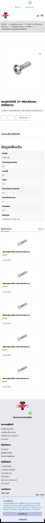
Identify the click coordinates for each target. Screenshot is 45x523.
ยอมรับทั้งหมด (22, 514)
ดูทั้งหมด (41, 229)
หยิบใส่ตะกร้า (23, 118)
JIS (3, 210)
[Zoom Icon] (40, 54)
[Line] (30, 2)
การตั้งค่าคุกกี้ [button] (22, 519)
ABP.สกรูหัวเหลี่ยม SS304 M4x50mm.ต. (16, 315)
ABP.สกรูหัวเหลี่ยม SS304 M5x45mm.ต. (16, 347)
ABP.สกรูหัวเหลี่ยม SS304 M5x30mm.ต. (16, 283)
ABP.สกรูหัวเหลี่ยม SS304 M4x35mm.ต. (16, 252)
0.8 (3, 184)
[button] (42, 15)
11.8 (3, 192)
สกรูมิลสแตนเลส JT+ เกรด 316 (21, 26)
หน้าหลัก (4, 24)
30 (3, 175)
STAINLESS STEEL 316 (11, 219)
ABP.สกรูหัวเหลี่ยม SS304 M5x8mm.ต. (15, 378)
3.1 (3, 201)
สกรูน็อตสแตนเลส (16, 24)
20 (3, 166)
